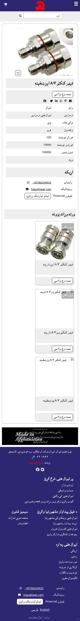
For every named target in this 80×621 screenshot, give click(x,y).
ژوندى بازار (67, 485)
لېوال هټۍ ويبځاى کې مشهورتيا (60, 518)
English (45, 609)
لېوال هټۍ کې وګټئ (63, 496)
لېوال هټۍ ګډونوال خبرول (64, 529)
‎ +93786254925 (41, 182)
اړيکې (74, 550)
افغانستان (23, 523)
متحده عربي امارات (18, 518)
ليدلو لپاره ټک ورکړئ (38, 196)
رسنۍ (74, 556)
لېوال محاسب (36, 462)
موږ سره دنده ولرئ (68, 561)
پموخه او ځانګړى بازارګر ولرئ (62, 534)
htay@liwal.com (41, 189)
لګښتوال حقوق (69, 578)
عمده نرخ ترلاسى (62, 94)
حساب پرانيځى (65, 490)
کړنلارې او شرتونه (68, 567)
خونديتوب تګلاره (68, 572)
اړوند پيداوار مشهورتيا (65, 523)
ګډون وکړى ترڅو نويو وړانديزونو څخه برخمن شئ (49, 501)
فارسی (34, 609)
